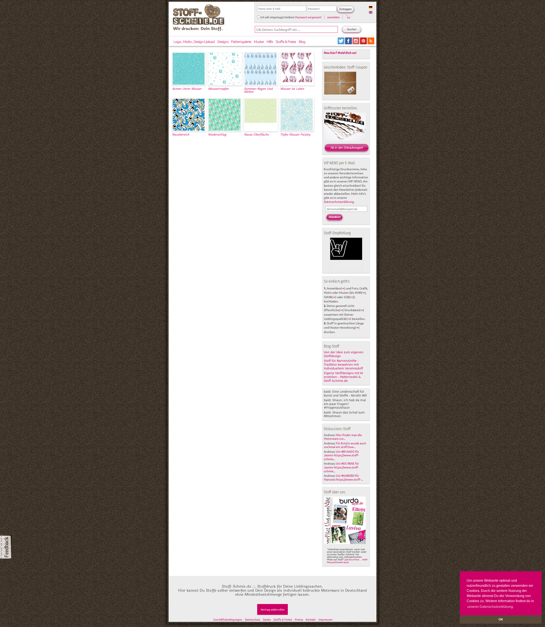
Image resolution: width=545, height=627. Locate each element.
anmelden (333, 17)
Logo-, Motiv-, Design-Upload (194, 41)
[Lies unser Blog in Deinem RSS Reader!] (370, 42)
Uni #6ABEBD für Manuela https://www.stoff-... (343, 477)
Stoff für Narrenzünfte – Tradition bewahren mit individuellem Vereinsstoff (343, 364)
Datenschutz (252, 619)
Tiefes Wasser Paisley (295, 134)
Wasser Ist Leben (292, 88)
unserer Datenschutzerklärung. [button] (490, 606)
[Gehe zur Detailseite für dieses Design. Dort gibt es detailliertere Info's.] (188, 84)
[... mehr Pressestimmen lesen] (345, 543)
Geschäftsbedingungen (227, 619)
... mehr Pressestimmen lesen (347, 561)
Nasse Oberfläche (256, 134)
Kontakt (311, 619)
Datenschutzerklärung (339, 201)
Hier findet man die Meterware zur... (343, 437)
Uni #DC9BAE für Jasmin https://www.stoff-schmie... (341, 467)
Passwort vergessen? (308, 17)
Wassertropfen (218, 88)
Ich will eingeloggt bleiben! (277, 17)
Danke (267, 619)
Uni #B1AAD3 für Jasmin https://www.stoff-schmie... (341, 455)
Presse (299, 619)
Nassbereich (180, 134)
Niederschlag (217, 134)
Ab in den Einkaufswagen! (347, 147)
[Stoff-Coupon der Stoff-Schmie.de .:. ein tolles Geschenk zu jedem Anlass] (340, 94)
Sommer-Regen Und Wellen (258, 90)
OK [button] (501, 619)
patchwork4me (352, 559)
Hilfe (270, 41)
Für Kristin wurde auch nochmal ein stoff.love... (345, 445)
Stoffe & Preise (285, 41)
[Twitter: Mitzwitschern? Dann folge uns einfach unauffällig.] (341, 42)
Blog (302, 41)
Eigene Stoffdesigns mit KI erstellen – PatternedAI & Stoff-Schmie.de (343, 376)
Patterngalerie (241, 41)
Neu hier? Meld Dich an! (340, 52)
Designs (222, 41)
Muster (259, 41)
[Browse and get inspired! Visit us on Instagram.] (356, 42)
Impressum (325, 619)
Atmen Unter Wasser (187, 88)
